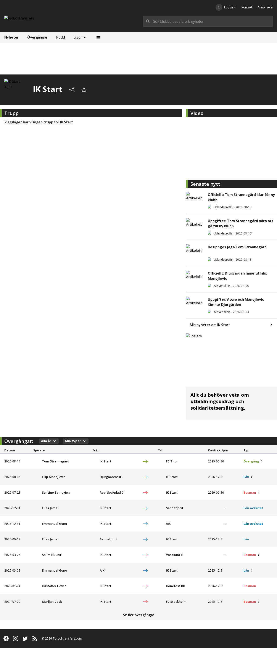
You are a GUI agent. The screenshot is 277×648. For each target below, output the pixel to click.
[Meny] (98, 37)
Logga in (230, 7)
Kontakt (246, 7)
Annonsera (265, 7)
